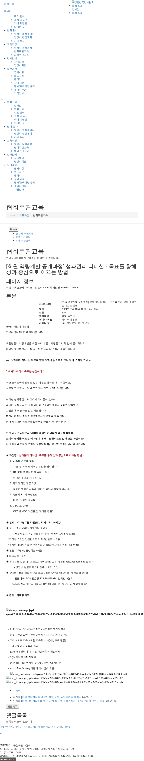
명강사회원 (20, 65)
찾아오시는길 (63, 726)
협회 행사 (12, 30)
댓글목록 (12, 706)
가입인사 (19, 93)
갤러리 (17, 79)
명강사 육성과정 (23, 47)
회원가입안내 (48, 726)
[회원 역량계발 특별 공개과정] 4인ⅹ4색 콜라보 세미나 (51, 697)
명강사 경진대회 (23, 37)
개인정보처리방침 (30, 726)
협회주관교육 (21, 51)
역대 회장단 (20, 23)
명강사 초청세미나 (24, 33)
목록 (17, 690)
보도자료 (19, 75)
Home (12, 215)
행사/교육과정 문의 (24, 86)
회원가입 (9, 3)
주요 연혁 (19, 16)
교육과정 (12, 44)
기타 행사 (19, 40)
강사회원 (19, 61)
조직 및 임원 (21, 19)
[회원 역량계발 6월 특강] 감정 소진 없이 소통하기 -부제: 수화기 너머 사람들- (63, 700)
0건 (35, 287)
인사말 (75, 9)
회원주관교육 (21, 54)
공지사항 (19, 72)
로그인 (7, 10)
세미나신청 (20, 89)
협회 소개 (77, 5)
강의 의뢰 (19, 82)
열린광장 (12, 68)
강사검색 (12, 58)
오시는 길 (19, 26)
